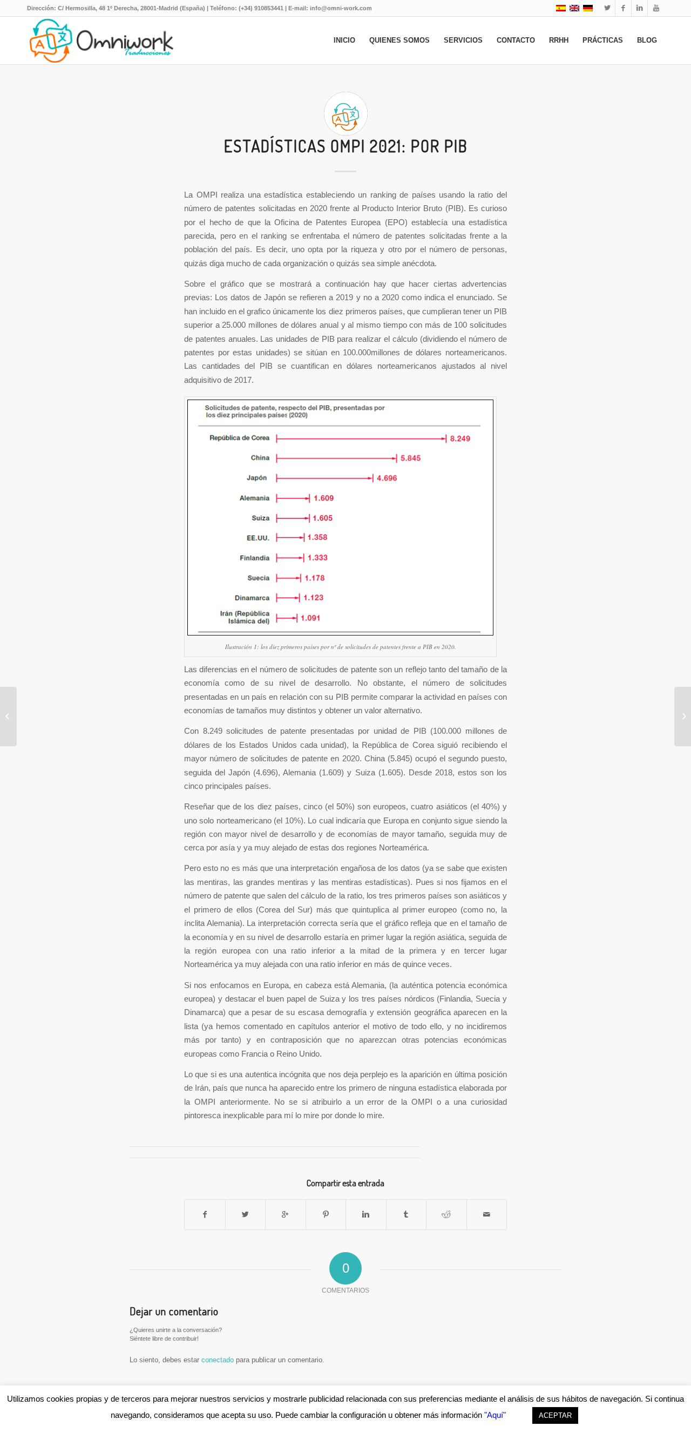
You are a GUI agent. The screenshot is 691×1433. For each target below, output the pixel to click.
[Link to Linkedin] (639, 8)
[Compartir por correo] (487, 1214)
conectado (217, 1360)
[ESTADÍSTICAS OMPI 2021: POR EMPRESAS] (8, 716)
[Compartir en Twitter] (246, 1214)
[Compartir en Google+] (286, 1214)
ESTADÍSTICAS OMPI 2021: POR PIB (346, 146)
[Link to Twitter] (607, 8)
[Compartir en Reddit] (446, 1214)
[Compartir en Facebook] (205, 1214)
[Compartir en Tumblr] (406, 1214)
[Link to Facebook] (623, 8)
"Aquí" (495, 1415)
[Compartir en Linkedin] (366, 1214)
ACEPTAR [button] (555, 1415)
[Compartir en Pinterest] (326, 1214)
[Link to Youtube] (656, 8)
